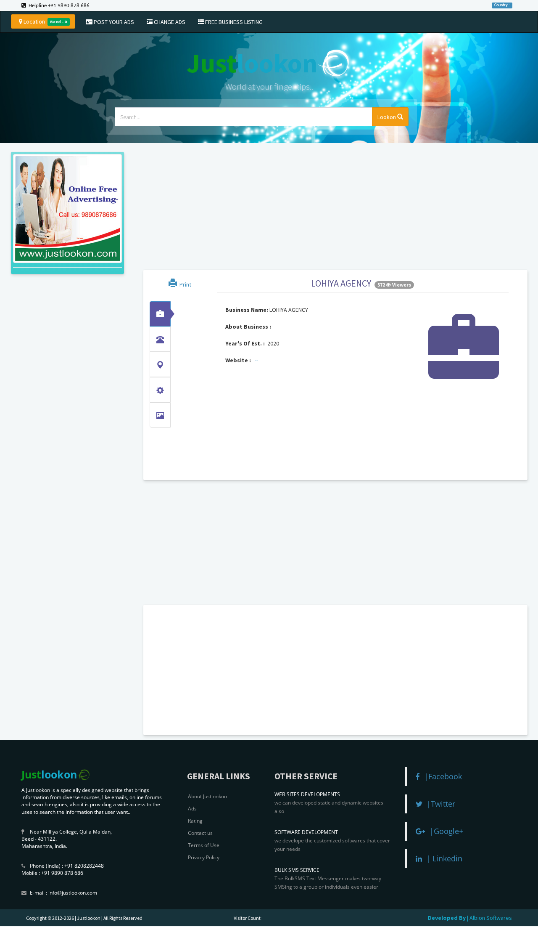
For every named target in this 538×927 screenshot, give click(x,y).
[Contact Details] (160, 339)
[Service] (160, 389)
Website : (238, 360)
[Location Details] (160, 364)
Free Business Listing (233, 22)
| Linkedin (442, 858)
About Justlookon (207, 796)
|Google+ (444, 831)
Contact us (200, 833)
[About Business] (160, 314)
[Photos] (160, 415)
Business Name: (246, 309)
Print (184, 284)
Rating (195, 820)
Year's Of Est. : (245, 343)
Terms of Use (203, 845)
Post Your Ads (113, 22)
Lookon (387, 117)
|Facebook (441, 776)
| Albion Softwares (489, 918)
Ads (192, 808)
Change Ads (169, 22)
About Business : (248, 326)
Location (44, 21)
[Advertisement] (332, 207)
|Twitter (438, 804)
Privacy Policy (203, 857)
